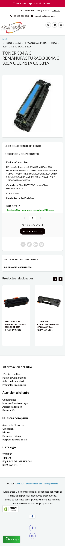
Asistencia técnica (12, 406)
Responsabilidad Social (14, 439)
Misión (6, 432)
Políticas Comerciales (14, 377)
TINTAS (7, 457)
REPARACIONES (11, 464)
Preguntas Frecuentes (14, 384)
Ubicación (8, 428)
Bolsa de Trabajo (11, 435)
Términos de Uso (11, 373)
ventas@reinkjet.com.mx (44, 16)
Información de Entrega (18, 267)
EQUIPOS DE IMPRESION (17, 461)
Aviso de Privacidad (13, 381)
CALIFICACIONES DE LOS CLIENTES (21, 259)
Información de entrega (15, 403)
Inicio (5, 39)
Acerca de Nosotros (13, 424)
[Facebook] (32, 528)
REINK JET (19, 483)
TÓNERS (7, 454)
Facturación (8, 410)
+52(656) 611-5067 (21, 16)
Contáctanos (9, 399)
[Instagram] (32, 536)
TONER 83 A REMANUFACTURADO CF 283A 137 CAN (37, 324)
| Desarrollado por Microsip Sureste (41, 483)
